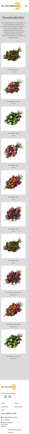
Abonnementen (18, 406)
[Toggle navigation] (26, 6)
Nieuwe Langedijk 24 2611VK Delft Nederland (7, 424)
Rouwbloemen (4, 406)
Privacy (3, 403)
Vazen (2, 410)
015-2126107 (6, 420)
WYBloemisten (17, 432)
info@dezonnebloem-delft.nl (10, 417)
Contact (17, 403)
